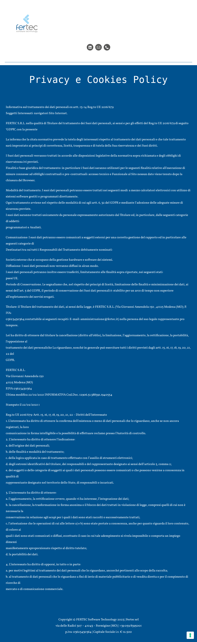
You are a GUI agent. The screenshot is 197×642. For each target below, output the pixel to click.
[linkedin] (90, 47)
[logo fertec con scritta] (27, 16)
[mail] (98, 47)
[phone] (107, 47)
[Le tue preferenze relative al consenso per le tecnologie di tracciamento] (190, 635)
